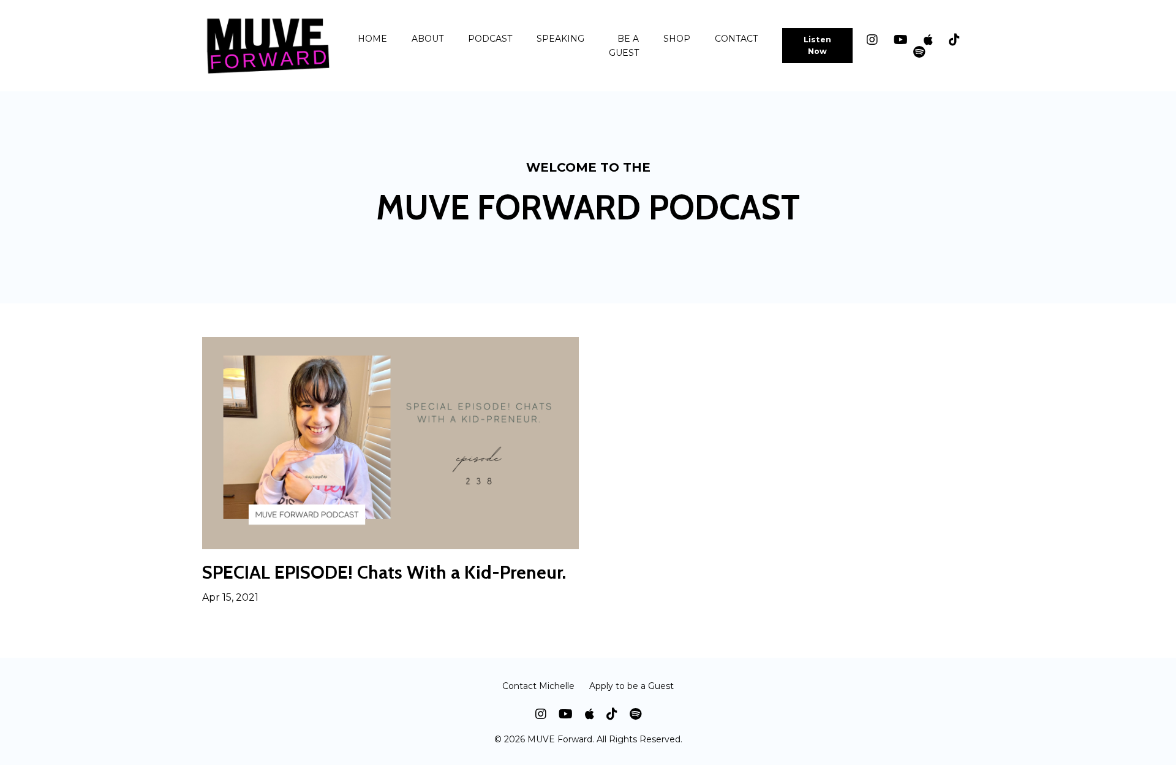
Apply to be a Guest (631, 685)
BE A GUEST (624, 45)
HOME (372, 38)
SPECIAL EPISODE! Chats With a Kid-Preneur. (384, 572)
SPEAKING (560, 38)
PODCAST (490, 38)
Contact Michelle (538, 685)
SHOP (676, 38)
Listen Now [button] (818, 45)
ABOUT (427, 38)
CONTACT (736, 38)
